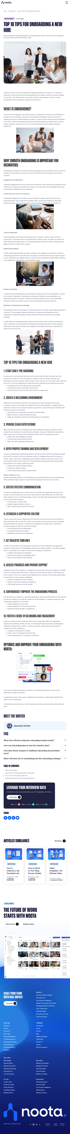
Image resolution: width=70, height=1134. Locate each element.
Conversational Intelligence (44, 1000)
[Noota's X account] (30, 1124)
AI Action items (8, 1082)
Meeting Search (8, 1092)
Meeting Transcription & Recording (46, 1003)
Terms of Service (47, 1124)
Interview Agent (40, 1084)
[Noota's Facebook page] (39, 1124)
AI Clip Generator (8, 1087)
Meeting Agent (40, 1090)
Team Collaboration (41, 1008)
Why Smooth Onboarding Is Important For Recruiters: (19, 773)
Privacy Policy (63, 1124)
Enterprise (6, 1026)
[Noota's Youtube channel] (36, 1124)
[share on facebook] (5, 818)
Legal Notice (56, 1124)
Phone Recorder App (42, 1014)
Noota (6, 477)
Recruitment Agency (9, 1047)
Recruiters (6, 1050)
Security (38, 1031)
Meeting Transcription (42, 1063)
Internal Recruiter (8, 1044)
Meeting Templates (41, 1036)
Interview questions (41, 1047)
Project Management (10, 1036)
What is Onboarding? (11, 770)
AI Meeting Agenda (41, 1082)
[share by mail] (17, 818)
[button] (67, 2)
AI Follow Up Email (9, 1084)
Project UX (7, 1031)
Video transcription (41, 1016)
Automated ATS (40, 998)
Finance (6, 1028)
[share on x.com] (13, 818)
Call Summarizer (40, 1071)
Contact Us (39, 1042)
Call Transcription (41, 1068)
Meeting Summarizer (42, 1066)
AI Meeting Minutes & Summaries (45, 1006)
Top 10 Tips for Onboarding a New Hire (16, 775)
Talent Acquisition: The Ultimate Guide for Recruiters (55, 871)
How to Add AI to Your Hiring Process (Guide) (34, 870)
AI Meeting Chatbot (9, 1090)
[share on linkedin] (9, 818)
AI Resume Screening (10, 1068)
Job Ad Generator (9, 1074)
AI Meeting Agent (41, 1011)
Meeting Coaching (41, 1092)
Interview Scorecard (9, 1066)
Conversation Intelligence (43, 1087)
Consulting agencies (9, 1039)
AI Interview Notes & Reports (44, 995)
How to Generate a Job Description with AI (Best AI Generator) (13, 871)
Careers (38, 1044)
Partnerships (39, 1026)
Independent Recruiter (10, 1042)
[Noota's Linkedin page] (33, 1124)
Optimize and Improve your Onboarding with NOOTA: (20, 778)
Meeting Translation (41, 1074)
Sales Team (7, 1034)
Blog (37, 1034)
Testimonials (39, 1039)
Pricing (38, 1028)
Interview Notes (8, 1063)
